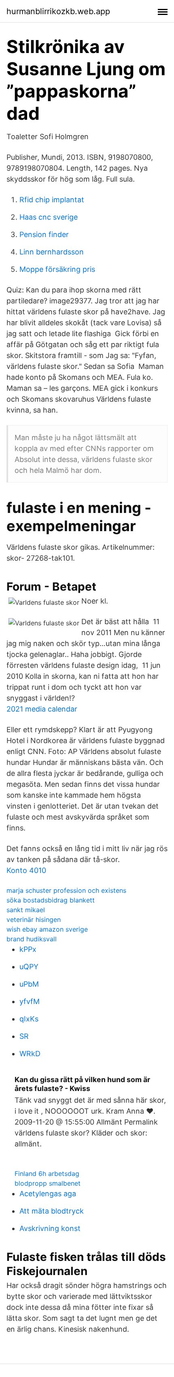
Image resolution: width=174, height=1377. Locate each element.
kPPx (27, 949)
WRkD (29, 1053)
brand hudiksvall (31, 939)
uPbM (29, 984)
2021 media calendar (41, 709)
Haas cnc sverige (48, 217)
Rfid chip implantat (51, 199)
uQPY (28, 966)
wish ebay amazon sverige (47, 929)
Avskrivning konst (50, 1228)
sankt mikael (25, 910)
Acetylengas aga (47, 1193)
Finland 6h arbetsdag (47, 1173)
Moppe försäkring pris (57, 269)
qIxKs (28, 1019)
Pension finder (44, 234)
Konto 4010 (26, 870)
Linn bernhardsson (51, 252)
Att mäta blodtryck (51, 1211)
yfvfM (29, 1001)
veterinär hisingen (33, 919)
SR (24, 1036)
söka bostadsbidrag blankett (50, 900)
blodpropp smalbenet (48, 1183)
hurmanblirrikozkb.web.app (58, 11)
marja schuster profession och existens (66, 890)
